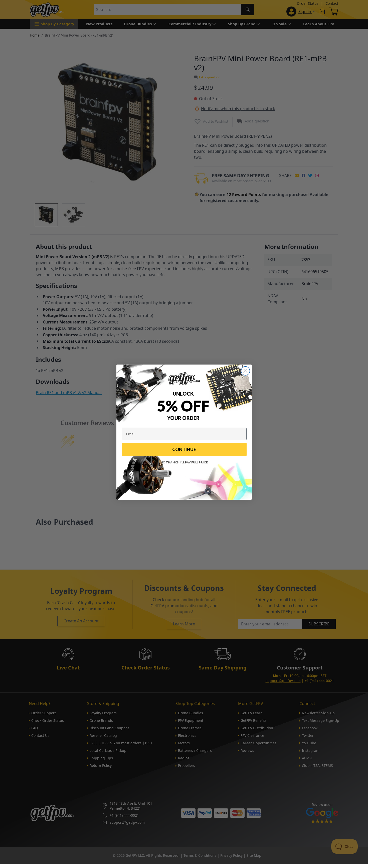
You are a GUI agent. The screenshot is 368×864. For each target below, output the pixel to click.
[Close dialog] (245, 371)
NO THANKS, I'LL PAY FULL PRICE (184, 462)
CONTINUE (184, 449)
